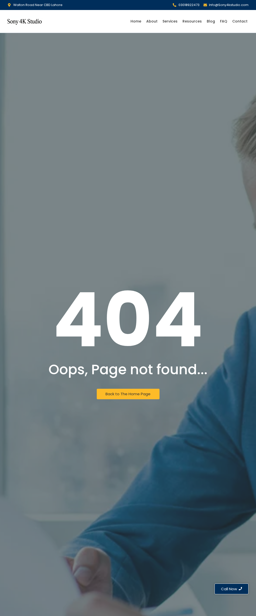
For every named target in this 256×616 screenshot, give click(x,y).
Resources (192, 21)
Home (135, 21)
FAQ (223, 21)
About (152, 21)
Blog (211, 21)
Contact (240, 21)
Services (170, 21)
